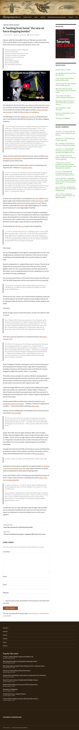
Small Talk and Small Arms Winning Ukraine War (18, 526)
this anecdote (16, 413)
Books (19, 17)
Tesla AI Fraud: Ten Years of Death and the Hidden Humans (66, 84)
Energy (5, 638)
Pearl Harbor (39, 201)
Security (17, 25)
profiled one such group (28, 117)
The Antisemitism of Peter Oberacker (65, 139)
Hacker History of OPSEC (63, 70)
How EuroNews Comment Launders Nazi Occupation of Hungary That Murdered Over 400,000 (66, 165)
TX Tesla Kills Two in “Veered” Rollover (14, 694)
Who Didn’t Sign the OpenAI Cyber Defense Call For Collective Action (66, 90)
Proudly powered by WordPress (19, 727)
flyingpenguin (10, 16)
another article (27, 167)
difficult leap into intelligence (29, 112)
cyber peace (35, 406)
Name (5, 576)
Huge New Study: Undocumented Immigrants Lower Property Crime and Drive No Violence (66, 180)
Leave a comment (34, 35)
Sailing (5, 646)
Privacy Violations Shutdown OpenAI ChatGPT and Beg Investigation (65, 195)
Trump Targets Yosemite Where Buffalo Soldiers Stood (65, 79)
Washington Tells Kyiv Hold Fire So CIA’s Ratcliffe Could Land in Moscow (65, 102)
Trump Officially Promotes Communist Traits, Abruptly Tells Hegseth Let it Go (65, 150)
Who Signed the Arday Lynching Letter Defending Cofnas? (20, 661)
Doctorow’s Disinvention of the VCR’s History (16, 670)
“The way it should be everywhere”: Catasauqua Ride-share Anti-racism (24, 533)
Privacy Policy (28, 17)
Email (5, 584)
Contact (70, 17)
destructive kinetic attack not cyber (29, 203)
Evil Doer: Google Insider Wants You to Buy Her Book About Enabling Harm (66, 188)
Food (4, 642)
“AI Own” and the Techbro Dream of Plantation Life (18, 656)
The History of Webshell (63, 118)
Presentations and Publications (57, 17)
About (36, 17)
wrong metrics (39, 453)
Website (5, 592)
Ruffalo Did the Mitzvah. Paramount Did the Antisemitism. (66, 144)
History (5, 25)
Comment (6, 552)
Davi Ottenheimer (20, 35)
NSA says (21, 226)
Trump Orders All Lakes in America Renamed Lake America (65, 96)
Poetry (11, 25)
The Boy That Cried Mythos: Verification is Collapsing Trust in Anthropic (66, 157)
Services (42, 17)
